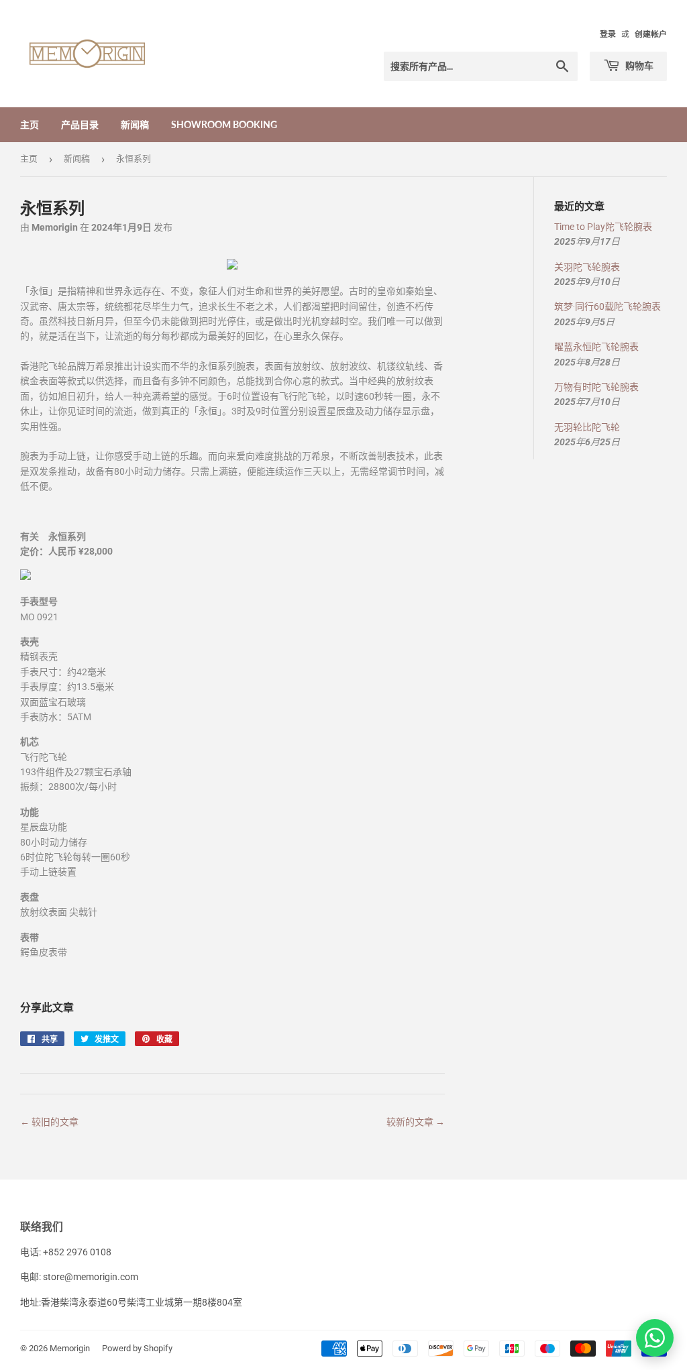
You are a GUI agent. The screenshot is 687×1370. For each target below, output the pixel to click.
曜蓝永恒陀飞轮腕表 (596, 346)
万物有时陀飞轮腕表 (596, 387)
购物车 (638, 65)
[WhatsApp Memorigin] (655, 1338)
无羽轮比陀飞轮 (587, 427)
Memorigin (70, 1348)
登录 (608, 34)
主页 (29, 124)
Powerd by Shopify (137, 1348)
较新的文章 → (415, 1122)
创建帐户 (651, 34)
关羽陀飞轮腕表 (587, 267)
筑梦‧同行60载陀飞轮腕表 (607, 306)
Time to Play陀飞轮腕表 (603, 226)
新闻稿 (135, 124)
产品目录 (80, 124)
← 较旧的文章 (49, 1122)
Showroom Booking (224, 124)
